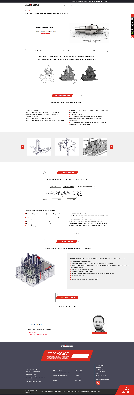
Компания (74, 1)
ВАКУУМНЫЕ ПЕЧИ (31, 374)
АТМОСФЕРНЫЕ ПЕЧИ (31, 369)
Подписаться (80, 356)
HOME (26, 10)
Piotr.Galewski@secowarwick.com (38, 334)
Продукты (71, 5)
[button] (22, 147)
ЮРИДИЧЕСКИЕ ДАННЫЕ (48, 391)
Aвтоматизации (57, 370)
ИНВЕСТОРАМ (78, 370)
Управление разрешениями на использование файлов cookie (87, 391)
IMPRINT (41, 391)
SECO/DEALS (99, 5)
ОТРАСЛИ (55, 378)
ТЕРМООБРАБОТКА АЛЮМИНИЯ (34, 381)
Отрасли (65, 5)
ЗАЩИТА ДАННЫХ (70, 391)
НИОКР (92, 5)
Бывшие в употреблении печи (61, 373)
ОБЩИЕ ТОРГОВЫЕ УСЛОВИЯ (60, 391)
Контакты (106, 5)
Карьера (86, 1)
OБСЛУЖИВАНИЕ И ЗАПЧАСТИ (60, 375)
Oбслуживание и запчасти (82, 5)
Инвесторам (92, 1)
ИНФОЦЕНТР (78, 373)
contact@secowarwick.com (102, 379)
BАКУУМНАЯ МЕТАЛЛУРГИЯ (33, 372)
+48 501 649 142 (33, 332)
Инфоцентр (80, 1)
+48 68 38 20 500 (102, 375)
